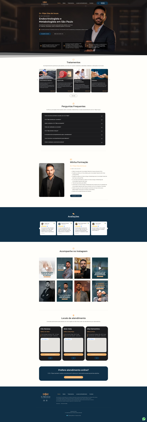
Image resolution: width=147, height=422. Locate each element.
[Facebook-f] (47, 400)
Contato (91, 3)
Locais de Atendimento (81, 3)
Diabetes (76, 80)
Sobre (64, 3)
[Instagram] (44, 400)
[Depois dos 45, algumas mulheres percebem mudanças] (82, 291)
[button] (37, 80)
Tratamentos (71, 3)
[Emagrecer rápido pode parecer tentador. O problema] (100, 268)
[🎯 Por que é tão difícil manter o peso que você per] (100, 291)
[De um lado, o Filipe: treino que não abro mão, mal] (47, 291)
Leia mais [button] (43, 233)
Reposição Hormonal (98, 80)
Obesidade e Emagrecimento (61, 81)
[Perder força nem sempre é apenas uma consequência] (82, 268)
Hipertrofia (43, 80)
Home (58, 3)
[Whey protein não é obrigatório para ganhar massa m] (65, 291)
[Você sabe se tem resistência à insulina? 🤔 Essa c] (65, 268)
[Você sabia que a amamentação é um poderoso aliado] (47, 268)
